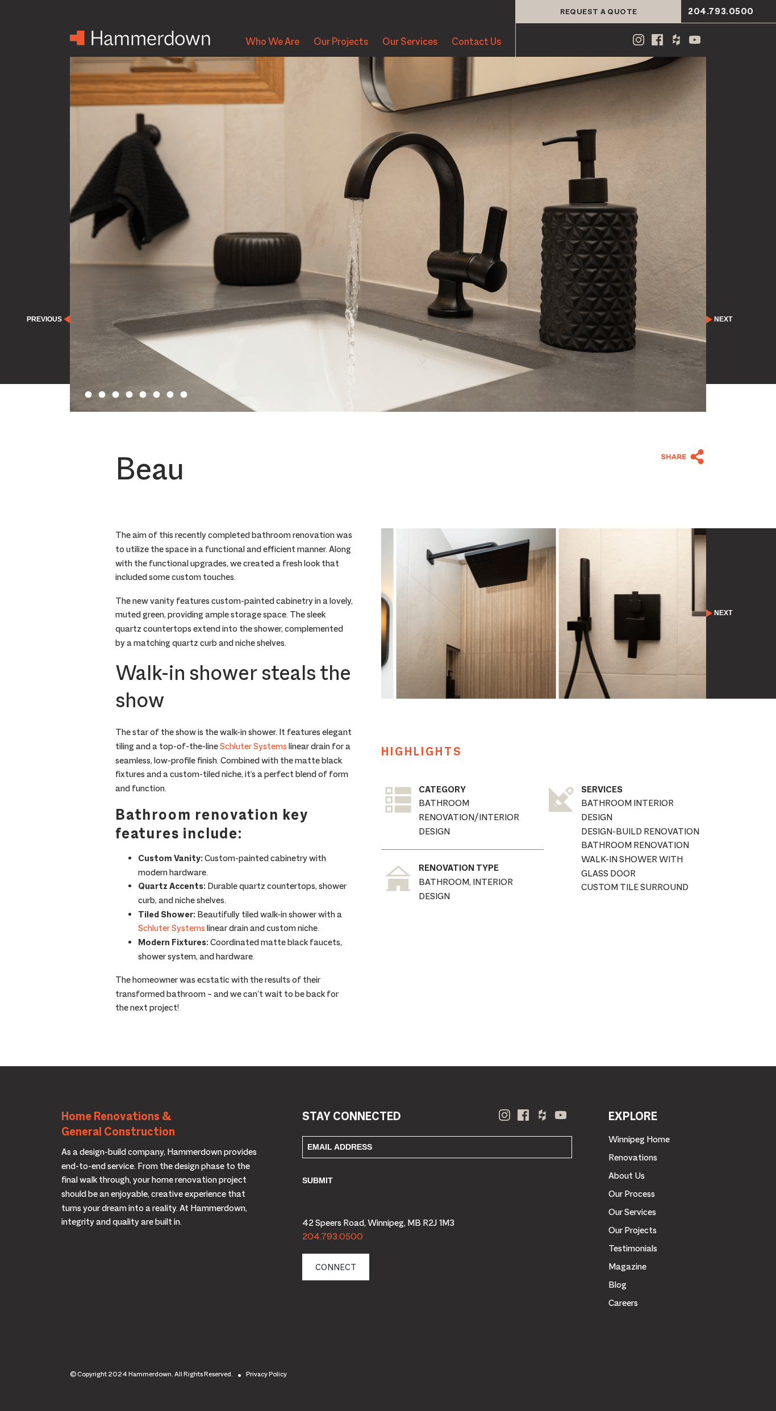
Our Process (631, 1194)
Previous (44, 319)
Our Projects (341, 41)
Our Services (409, 41)
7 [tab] (170, 394)
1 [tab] (88, 394)
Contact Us (476, 41)
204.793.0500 (721, 11)
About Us (626, 1176)
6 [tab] (156, 394)
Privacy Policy (266, 1374)
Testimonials (632, 1248)
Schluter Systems (253, 746)
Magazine (627, 1266)
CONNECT (335, 1267)
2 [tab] (101, 394)
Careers (623, 1303)
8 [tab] (183, 394)
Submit (317, 1180)
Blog (617, 1285)
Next (723, 319)
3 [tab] (115, 394)
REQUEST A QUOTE (598, 11)
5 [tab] (142, 394)
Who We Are (272, 41)
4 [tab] (129, 394)
